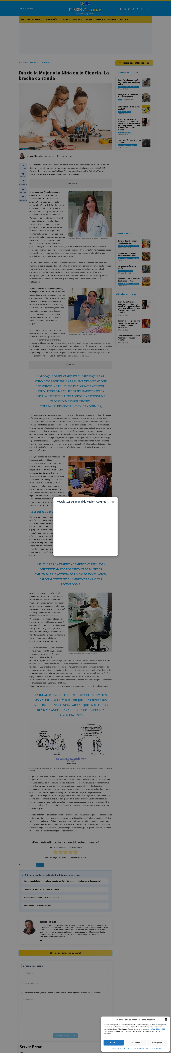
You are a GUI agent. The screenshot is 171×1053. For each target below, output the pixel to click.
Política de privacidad (140, 1048)
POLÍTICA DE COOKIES (120, 1048)
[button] (166, 1020)
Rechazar (135, 1043)
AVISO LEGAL (156, 1048)
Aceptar (113, 1043)
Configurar (157, 1043)
